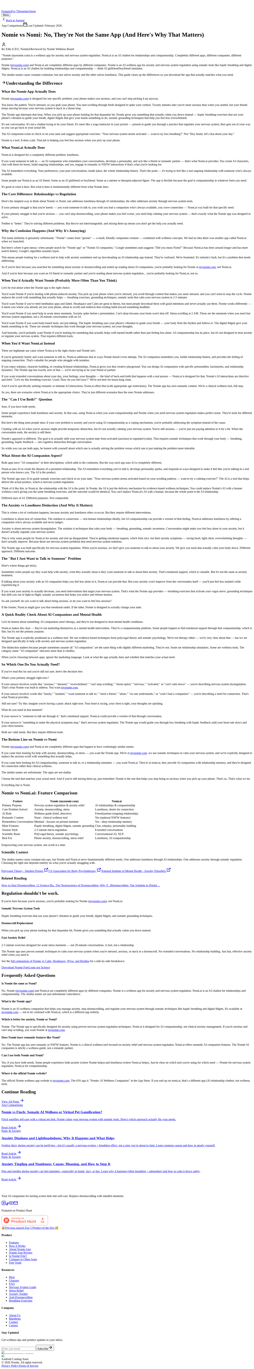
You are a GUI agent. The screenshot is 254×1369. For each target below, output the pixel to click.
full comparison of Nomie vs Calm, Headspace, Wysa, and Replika (50, 961)
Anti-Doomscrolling (21, 1297)
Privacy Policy (10, 1365)
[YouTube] (11, 1204)
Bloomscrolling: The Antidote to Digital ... (135, 885)
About (32, 11)
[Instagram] (3, 1204)
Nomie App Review (21, 1252)
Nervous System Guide (22, 1287)
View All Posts (10, 1101)
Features (6, 11)
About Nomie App (20, 1249)
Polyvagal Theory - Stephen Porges (22, 871)
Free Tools (15, 1262)
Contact (13, 1322)
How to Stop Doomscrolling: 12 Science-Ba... (28, 885)
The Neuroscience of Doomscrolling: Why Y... (83, 885)
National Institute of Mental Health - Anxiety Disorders (133, 871)
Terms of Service (28, 1365)
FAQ (12, 1283)
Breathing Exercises (20, 1300)
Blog (12, 1277)
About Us (14, 1315)
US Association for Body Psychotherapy (72, 871)
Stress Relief (16, 1290)
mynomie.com (19, 65)
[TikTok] (7, 1204)
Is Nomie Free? (18, 1256)
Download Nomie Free (15, 967)
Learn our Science (39, 967)
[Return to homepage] (127, 5)
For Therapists (19, 11)
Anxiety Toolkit (18, 1293)
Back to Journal (15, 20)
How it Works (17, 1245)
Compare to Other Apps (23, 1259)
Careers (13, 1325)
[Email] (15, 1204)
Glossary (14, 1280)
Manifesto (15, 1318)
